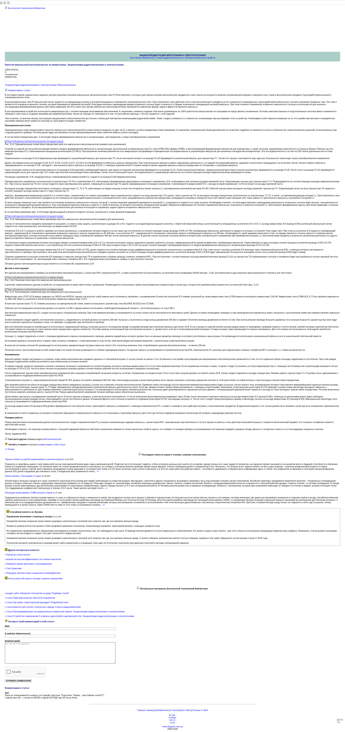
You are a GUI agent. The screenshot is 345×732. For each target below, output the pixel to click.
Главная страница (146, 710)
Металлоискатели (67, 85)
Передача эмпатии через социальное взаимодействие (33, 573)
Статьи (173, 710)
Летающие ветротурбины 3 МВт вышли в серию (29, 493)
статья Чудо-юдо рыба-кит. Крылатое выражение (30, 598)
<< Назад (9, 449)
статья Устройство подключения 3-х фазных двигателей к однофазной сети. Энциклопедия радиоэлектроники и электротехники (70, 616)
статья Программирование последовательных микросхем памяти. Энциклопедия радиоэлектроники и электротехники (65, 611)
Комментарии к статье (19, 90)
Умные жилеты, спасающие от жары (23, 476)
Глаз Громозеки (14, 568)
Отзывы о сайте (200, 710)
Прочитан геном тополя (18, 555)
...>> (97, 471)
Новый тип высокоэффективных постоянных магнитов (33, 559)
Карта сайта (185, 710)
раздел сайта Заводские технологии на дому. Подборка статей (37, 593)
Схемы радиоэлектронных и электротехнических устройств (185, 58)
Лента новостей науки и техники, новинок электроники (35, 578)
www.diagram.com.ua (172, 726)
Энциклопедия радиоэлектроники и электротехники (30, 85)
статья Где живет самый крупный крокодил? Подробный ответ (37, 602)
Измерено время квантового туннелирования (29, 564)
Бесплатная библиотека (142, 58)
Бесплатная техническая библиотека (26, 8)
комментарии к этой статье (51, 444)
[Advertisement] (86, 30)
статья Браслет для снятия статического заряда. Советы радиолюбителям (43, 607)
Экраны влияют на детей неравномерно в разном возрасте (34, 459)
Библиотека (162, 710)
